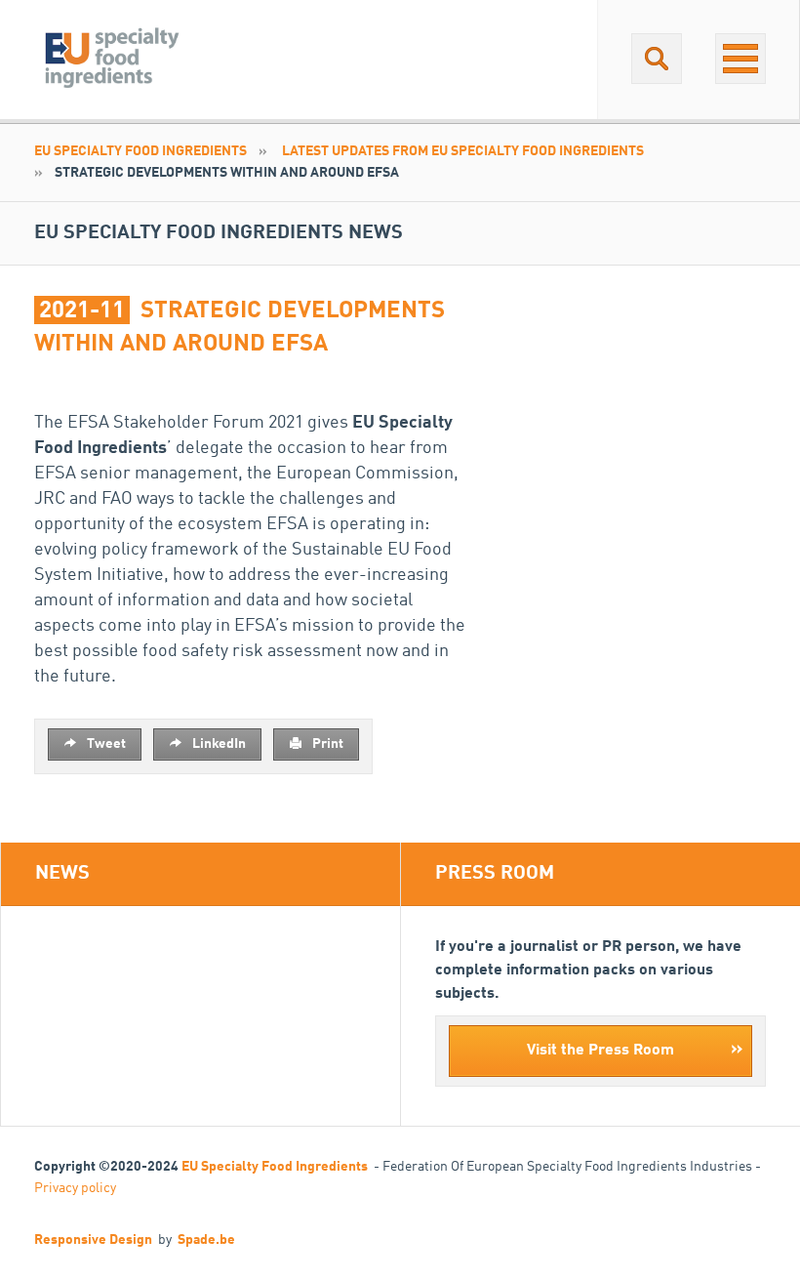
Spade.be (206, 1240)
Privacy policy (75, 1188)
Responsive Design (93, 1240)
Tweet (105, 744)
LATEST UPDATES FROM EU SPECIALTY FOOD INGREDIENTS (463, 151)
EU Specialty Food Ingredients (140, 151)
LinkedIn (217, 744)
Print (326, 744)
